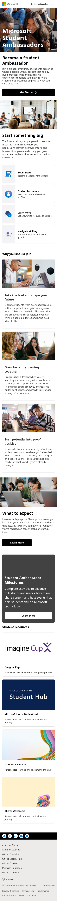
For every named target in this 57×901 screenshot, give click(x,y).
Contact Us (49, 885)
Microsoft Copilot (10, 872)
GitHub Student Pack (12, 858)
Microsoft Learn (10, 863)
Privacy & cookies (10, 891)
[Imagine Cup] (28, 648)
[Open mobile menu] (53, 4)
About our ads (9, 895)
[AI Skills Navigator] (28, 745)
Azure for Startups (11, 845)
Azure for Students (11, 849)
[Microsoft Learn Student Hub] (28, 695)
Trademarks (43, 891)
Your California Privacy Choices (21, 885)
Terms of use (28, 891)
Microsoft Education (12, 868)
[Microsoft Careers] (28, 792)
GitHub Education (10, 854)
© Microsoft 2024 (27, 895)
